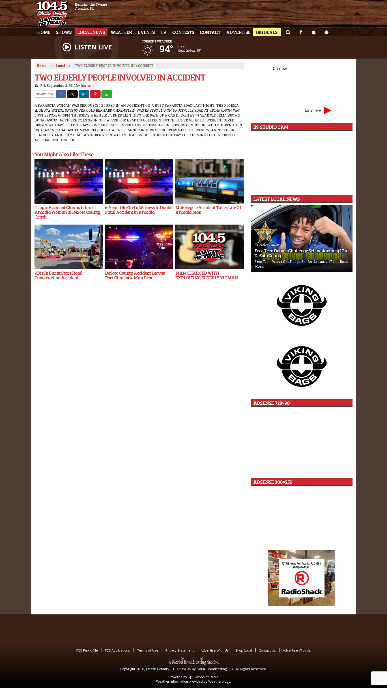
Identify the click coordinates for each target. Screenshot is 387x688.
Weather (121, 32)
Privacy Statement (179, 650)
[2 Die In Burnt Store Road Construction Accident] (68, 247)
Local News (91, 32)
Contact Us (267, 650)
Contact (210, 32)
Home (43, 32)
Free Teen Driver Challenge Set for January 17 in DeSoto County (301, 253)
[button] (287, 32)
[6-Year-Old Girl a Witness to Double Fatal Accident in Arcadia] (139, 181)
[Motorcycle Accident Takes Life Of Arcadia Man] (209, 181)
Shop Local (244, 650)
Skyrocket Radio (205, 677)
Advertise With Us (215, 650)
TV (163, 32)
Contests (183, 32)
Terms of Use (147, 650)
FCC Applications (117, 650)
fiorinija (87, 85)
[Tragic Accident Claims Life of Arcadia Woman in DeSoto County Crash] (68, 181)
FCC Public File (87, 650)
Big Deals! (267, 32)
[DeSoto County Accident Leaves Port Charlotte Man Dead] (139, 247)
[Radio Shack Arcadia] (301, 578)
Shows (63, 32)
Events (146, 32)
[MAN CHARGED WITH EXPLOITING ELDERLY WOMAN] (209, 247)
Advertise (238, 32)
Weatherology (219, 681)
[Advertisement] (301, 305)
